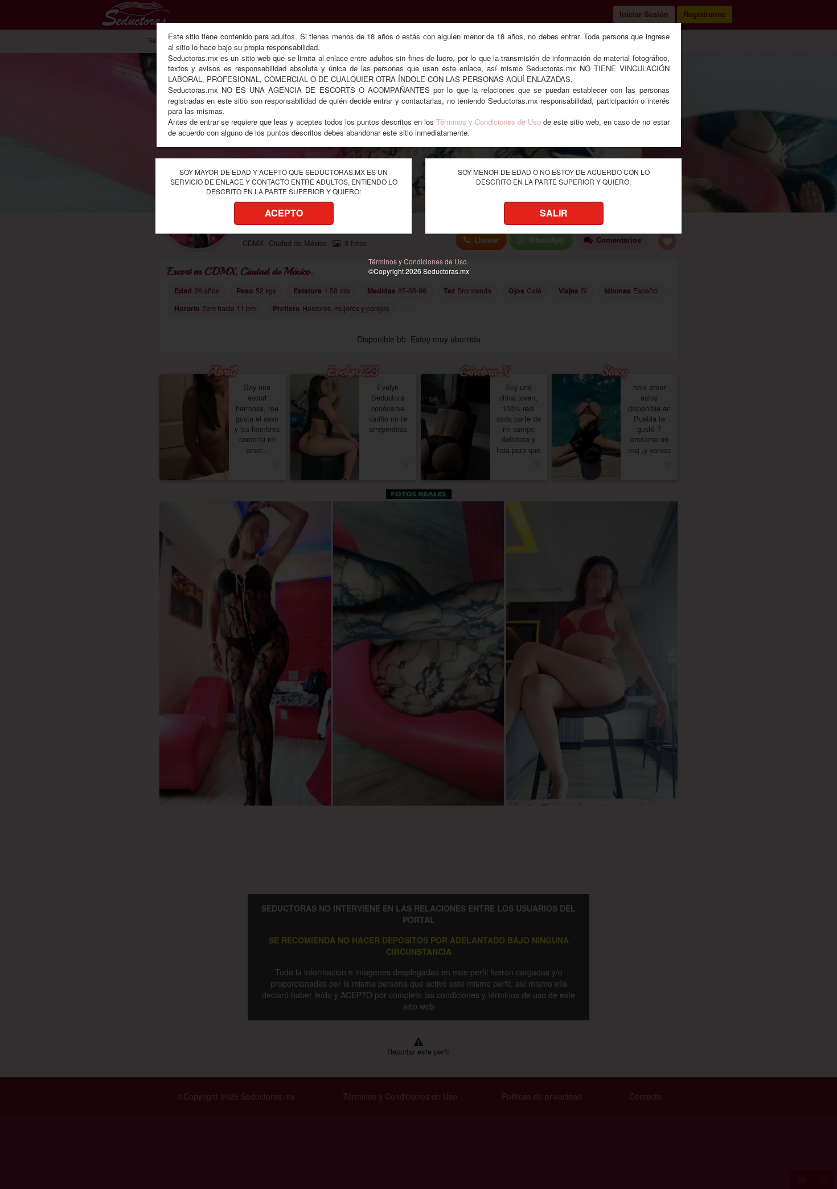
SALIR (554, 212)
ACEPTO (284, 212)
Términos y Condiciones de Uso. (418, 261)
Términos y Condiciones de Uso (488, 121)
